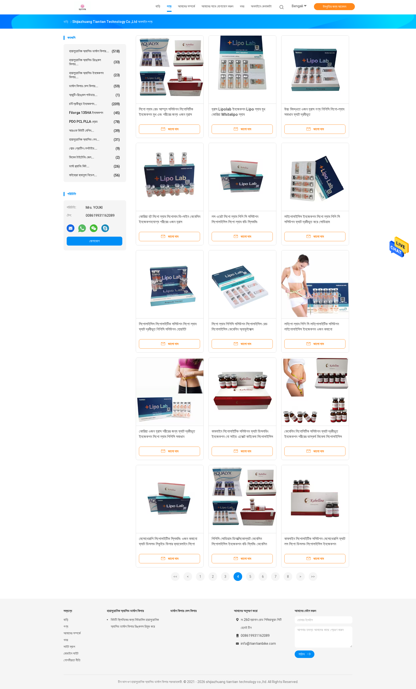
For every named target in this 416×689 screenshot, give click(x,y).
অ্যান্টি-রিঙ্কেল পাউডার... (94, 95)
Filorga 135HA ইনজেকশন (94, 113)
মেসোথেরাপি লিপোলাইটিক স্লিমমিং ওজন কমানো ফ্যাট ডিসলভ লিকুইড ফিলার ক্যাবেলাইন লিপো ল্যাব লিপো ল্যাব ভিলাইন (168, 544)
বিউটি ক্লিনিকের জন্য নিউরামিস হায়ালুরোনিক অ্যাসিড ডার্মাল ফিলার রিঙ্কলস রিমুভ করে (135, 623)
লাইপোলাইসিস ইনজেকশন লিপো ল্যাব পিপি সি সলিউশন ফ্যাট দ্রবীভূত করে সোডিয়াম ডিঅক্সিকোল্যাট (312, 221)
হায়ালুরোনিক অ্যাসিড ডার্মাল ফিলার (125, 611)
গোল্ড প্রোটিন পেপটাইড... (94, 148)
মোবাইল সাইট (71, 653)
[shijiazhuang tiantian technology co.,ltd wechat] (94, 228)
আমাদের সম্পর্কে (72, 633)
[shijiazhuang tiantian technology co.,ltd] (82, 7)
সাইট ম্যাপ (69, 647)
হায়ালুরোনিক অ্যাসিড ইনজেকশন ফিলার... (94, 75)
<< (175, 576)
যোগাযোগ (94, 241)
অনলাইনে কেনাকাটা (261, 6)
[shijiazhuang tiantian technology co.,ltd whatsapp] (82, 228)
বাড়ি (66, 620)
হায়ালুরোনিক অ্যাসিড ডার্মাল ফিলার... (94, 51)
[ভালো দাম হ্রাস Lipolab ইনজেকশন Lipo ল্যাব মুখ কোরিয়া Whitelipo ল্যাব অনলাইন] (242, 69)
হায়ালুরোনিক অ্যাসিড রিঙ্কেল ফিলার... (94, 62)
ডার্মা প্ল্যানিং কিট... (94, 166)
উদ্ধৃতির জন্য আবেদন (334, 6)
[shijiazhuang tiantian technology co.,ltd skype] (105, 228)
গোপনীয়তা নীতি (72, 660)
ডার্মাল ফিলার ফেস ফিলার (183, 611)
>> (313, 576)
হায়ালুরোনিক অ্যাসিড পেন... (94, 139)
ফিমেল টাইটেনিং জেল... (94, 157)
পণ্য (66, 626)
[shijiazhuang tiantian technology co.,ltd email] (70, 228)
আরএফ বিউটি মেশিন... (94, 131)
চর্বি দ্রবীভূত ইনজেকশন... (94, 104)
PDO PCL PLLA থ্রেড (94, 122)
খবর (66, 640)
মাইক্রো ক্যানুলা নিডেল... (94, 175)
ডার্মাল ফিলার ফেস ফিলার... (94, 86)
